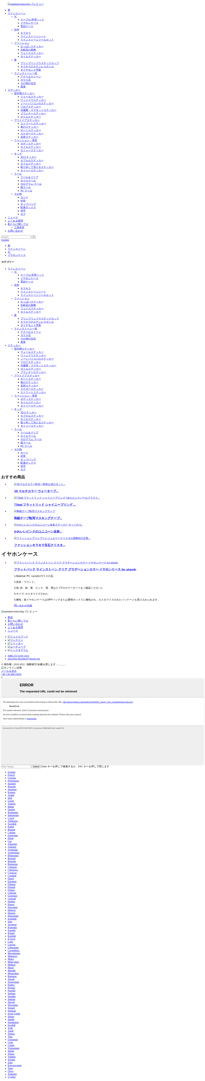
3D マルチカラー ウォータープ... (36, 491)
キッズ (18, 153)
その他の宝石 (28, 83)
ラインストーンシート (33, 36)
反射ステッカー (29, 137)
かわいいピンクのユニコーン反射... (38, 531)
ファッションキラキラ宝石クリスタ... (39, 545)
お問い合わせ (15, 231)
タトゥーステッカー (32, 150)
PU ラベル (26, 190)
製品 (10, 617)
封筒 (23, 200)
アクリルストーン (30, 76)
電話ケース (26, 26)
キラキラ (25, 33)
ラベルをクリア (29, 177)
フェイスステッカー (32, 53)
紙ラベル (25, 187)
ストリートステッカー (33, 123)
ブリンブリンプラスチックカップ (39, 63)
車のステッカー (29, 127)
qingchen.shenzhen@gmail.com (24, 658)
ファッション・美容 (25, 140)
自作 (16, 29)
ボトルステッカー (30, 116)
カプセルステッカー (32, 160)
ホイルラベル (28, 180)
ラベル (18, 173)
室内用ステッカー (24, 93)
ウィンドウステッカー (33, 100)
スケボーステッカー (32, 133)
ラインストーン (17, 13)
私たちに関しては (18, 224)
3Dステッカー (28, 157)
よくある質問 (15, 220)
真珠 (23, 86)
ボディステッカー (30, 143)
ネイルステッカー (30, 56)
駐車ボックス (28, 207)
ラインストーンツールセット (37, 39)
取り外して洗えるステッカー (37, 167)
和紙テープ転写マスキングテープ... (38, 518)
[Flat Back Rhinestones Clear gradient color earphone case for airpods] (66, 562)
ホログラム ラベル (31, 184)
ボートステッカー (30, 130)
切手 (23, 210)
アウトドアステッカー (27, 120)
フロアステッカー (30, 106)
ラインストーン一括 (25, 73)
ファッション (21, 43)
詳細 (29, 605)
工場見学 (19, 227)
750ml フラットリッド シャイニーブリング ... (45, 504)
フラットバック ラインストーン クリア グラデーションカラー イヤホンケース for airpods (75, 569)
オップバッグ (28, 204)
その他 (18, 194)
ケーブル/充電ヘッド (32, 19)
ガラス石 (25, 80)
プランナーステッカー (33, 113)
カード (24, 197)
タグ (23, 214)
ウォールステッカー (32, 96)
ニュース (13, 217)
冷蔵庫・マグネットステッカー (38, 110)
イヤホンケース (29, 23)
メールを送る (9, 671)
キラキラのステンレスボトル (37, 66)
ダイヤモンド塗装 (30, 70)
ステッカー (14, 90)
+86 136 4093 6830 (11, 674)
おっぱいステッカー (32, 46)
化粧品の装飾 (28, 49)
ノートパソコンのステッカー (37, 103)
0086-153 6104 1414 (18, 656)
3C (15, 16)
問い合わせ (20, 605)
